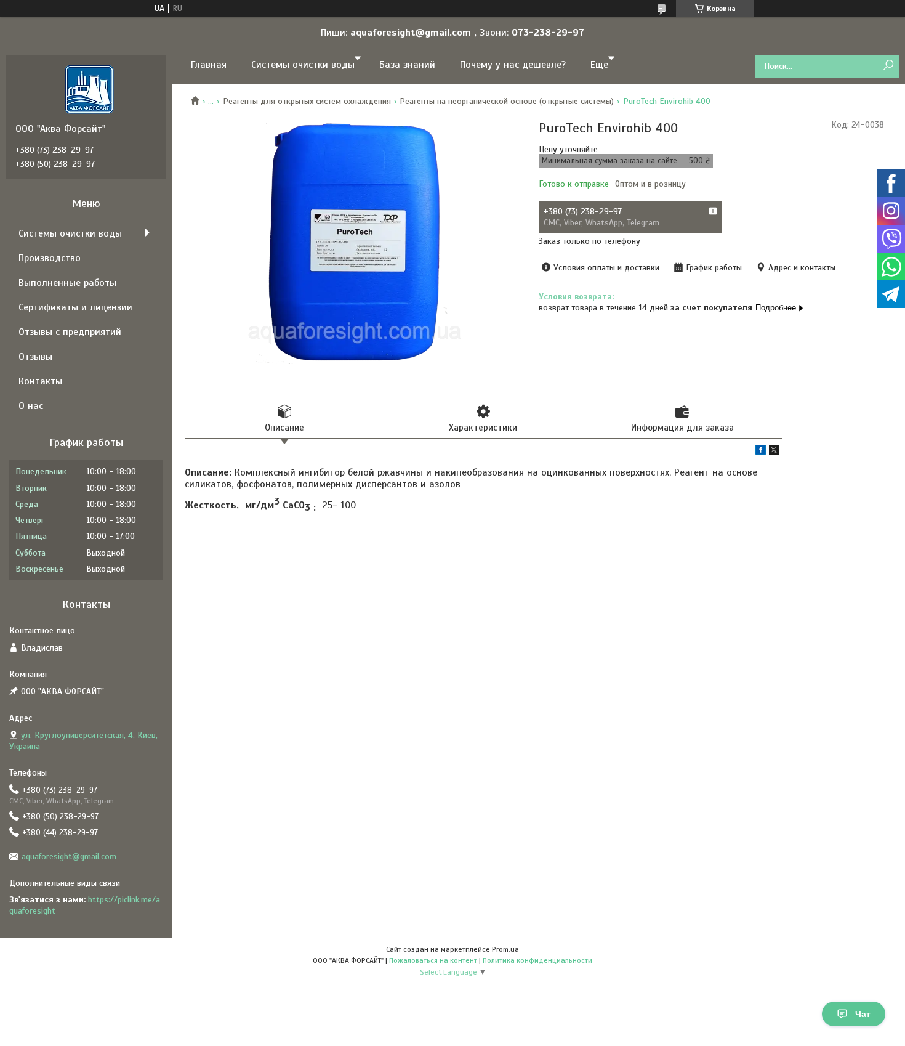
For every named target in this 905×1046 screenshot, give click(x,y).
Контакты (40, 381)
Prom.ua (505, 949)
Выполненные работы (67, 283)
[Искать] (888, 65)
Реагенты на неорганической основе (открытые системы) (507, 101)
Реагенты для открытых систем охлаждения (307, 101)
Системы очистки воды (303, 65)
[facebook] (760, 452)
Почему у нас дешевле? (513, 65)
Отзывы (35, 357)
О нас (30, 406)
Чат (863, 1014)
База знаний (407, 65)
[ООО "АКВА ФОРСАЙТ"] (89, 88)
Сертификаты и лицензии (75, 307)
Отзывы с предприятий (69, 332)
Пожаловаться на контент (433, 960)
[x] (774, 452)
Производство (49, 258)
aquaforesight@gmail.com (69, 856)
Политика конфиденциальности (537, 960)
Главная (209, 65)
